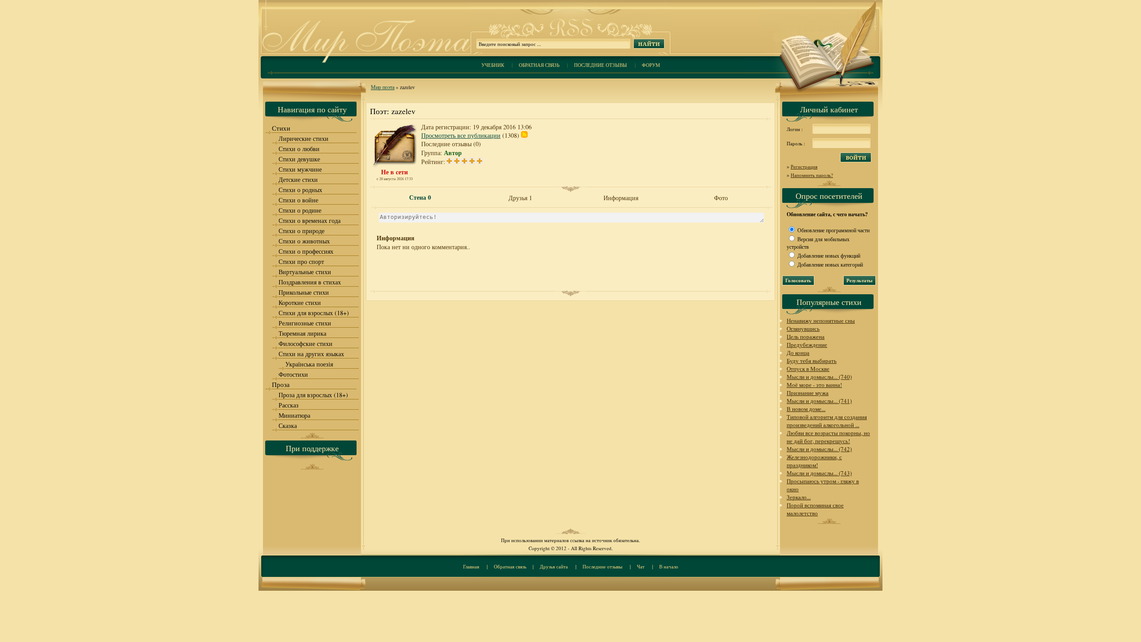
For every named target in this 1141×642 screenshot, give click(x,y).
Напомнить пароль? (812, 175)
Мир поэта (382, 87)
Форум (651, 65)
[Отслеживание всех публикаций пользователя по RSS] (524, 135)
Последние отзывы (600, 65)
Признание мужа (808, 393)
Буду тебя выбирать (812, 361)
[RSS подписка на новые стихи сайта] (570, 36)
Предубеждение (807, 345)
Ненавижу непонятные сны (821, 321)
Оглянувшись (803, 329)
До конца (798, 353)
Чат (640, 566)
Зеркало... (799, 497)
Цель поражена (806, 337)
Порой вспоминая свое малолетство (815, 509)
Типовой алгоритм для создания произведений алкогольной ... (827, 421)
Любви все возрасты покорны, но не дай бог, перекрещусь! (828, 437)
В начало (668, 566)
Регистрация (804, 166)
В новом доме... (806, 409)
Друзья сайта (554, 566)
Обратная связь (539, 65)
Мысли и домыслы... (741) (819, 401)
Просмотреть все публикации (461, 135)
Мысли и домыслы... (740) (819, 377)
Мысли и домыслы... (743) (819, 473)
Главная (471, 566)
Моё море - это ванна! (814, 385)
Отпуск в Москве (808, 369)
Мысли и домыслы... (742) (819, 449)
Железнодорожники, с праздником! (814, 461)
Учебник (492, 65)
